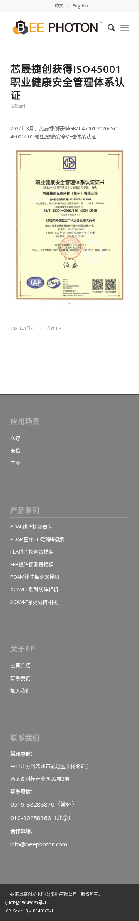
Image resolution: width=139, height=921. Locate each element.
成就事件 (18, 106)
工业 (15, 463)
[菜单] (124, 27)
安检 (15, 450)
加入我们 (20, 690)
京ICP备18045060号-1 (25, 903)
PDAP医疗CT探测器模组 (37, 539)
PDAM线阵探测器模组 (34, 576)
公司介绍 (20, 665)
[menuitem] (59, 6)
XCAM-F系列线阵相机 (34, 601)
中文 (59, 6)
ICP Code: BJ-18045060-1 (29, 911)
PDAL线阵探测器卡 (31, 526)
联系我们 (20, 678)
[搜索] (107, 27)
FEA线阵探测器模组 (32, 551)
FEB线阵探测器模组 (32, 564)
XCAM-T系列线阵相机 (34, 589)
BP (58, 328)
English (80, 6)
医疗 (15, 437)
